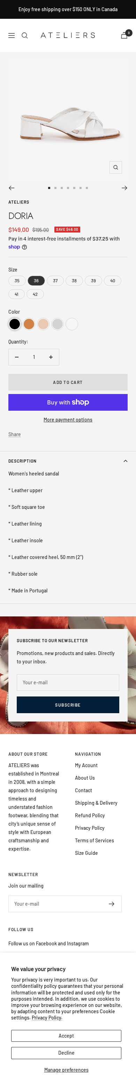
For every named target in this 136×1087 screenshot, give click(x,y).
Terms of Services (94, 840)
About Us (85, 778)
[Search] (25, 35)
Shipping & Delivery (96, 803)
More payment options (68, 420)
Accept (66, 1036)
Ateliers (18, 201)
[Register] (112, 903)
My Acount (86, 765)
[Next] (125, 188)
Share (14, 434)
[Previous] (11, 188)
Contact (83, 790)
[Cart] (124, 35)
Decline (66, 1053)
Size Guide (86, 853)
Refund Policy (90, 815)
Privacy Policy (90, 828)
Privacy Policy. (47, 1018)
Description (22, 460)
